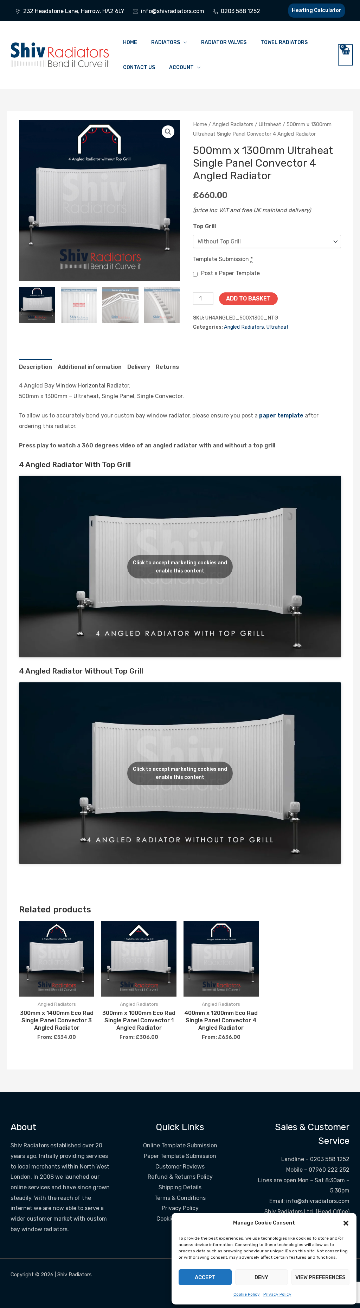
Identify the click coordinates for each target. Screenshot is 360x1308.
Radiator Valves (223, 42)
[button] (345, 1223)
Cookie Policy (246, 1294)
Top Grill (204, 226)
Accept (205, 1277)
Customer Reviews (180, 1166)
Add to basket (248, 298)
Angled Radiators (232, 124)
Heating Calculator (316, 10)
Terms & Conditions (180, 1198)
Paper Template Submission (180, 1156)
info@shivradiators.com (317, 1201)
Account (181, 67)
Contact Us (139, 67)
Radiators (165, 42)
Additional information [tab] (90, 367)
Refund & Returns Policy (180, 1176)
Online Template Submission (180, 1145)
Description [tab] (35, 367)
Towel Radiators (284, 42)
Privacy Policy (277, 1294)
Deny (261, 1277)
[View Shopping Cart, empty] (345, 55)
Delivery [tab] (138, 367)
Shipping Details (180, 1187)
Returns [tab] (167, 367)
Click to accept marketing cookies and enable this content (180, 567)
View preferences (320, 1277)
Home (130, 42)
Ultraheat (270, 124)
